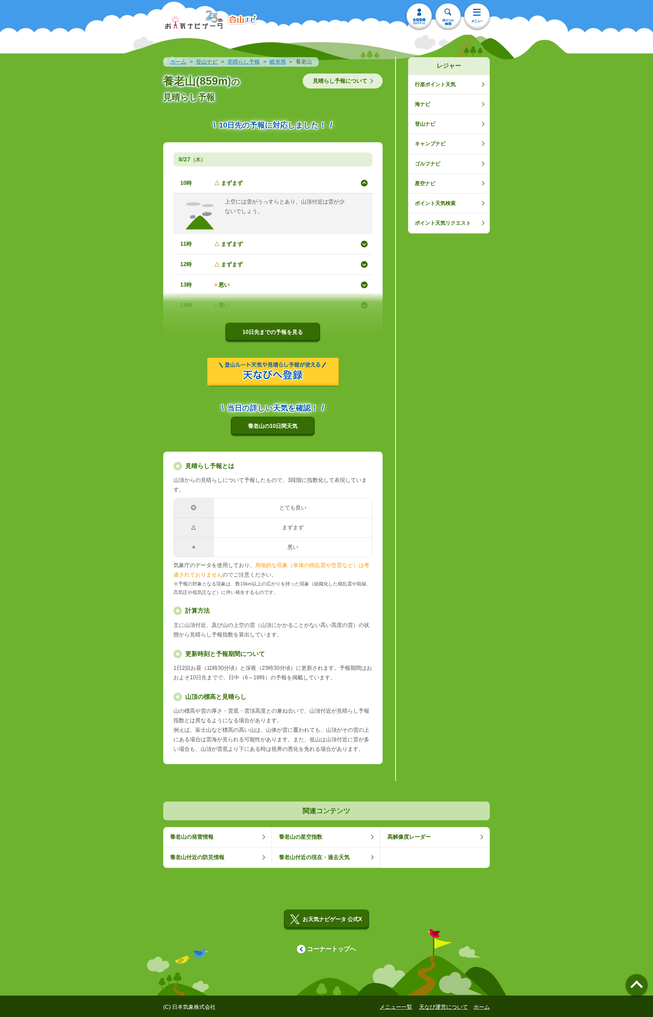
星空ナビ (425, 183)
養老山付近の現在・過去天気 (314, 857)
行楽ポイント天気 (435, 84)
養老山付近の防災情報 (197, 857)
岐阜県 (278, 62)
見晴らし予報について (340, 81)
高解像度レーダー (409, 837)
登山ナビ (207, 62)
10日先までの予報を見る (272, 332)
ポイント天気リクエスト (443, 223)
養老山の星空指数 (300, 837)
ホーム (178, 62)
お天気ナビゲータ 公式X (332, 919)
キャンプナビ (430, 143)
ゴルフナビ (427, 163)
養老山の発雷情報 (192, 837)
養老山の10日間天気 (273, 426)
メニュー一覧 (396, 1007)
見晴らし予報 (243, 62)
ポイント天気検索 (435, 203)
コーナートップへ (331, 949)
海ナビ (422, 104)
